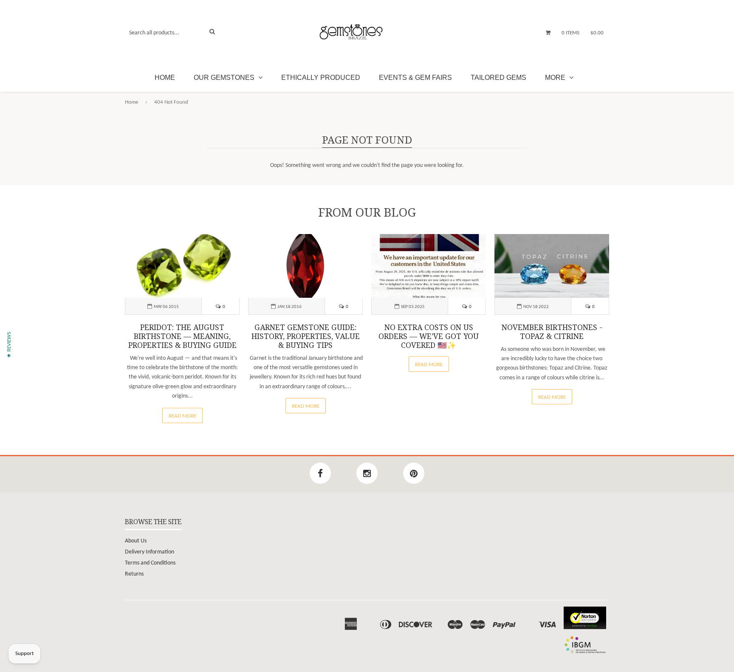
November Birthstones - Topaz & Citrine (552, 332)
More (556, 77)
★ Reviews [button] (9, 345)
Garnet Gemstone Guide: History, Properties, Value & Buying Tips (305, 336)
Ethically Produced (320, 77)
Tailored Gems (498, 77)
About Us (136, 541)
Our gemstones (225, 77)
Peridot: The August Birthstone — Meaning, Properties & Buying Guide (182, 336)
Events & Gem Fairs (415, 77)
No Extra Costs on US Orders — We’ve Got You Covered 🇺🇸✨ (428, 336)
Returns (134, 574)
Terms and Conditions (150, 563)
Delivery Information (149, 552)
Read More (182, 416)
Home (165, 77)
